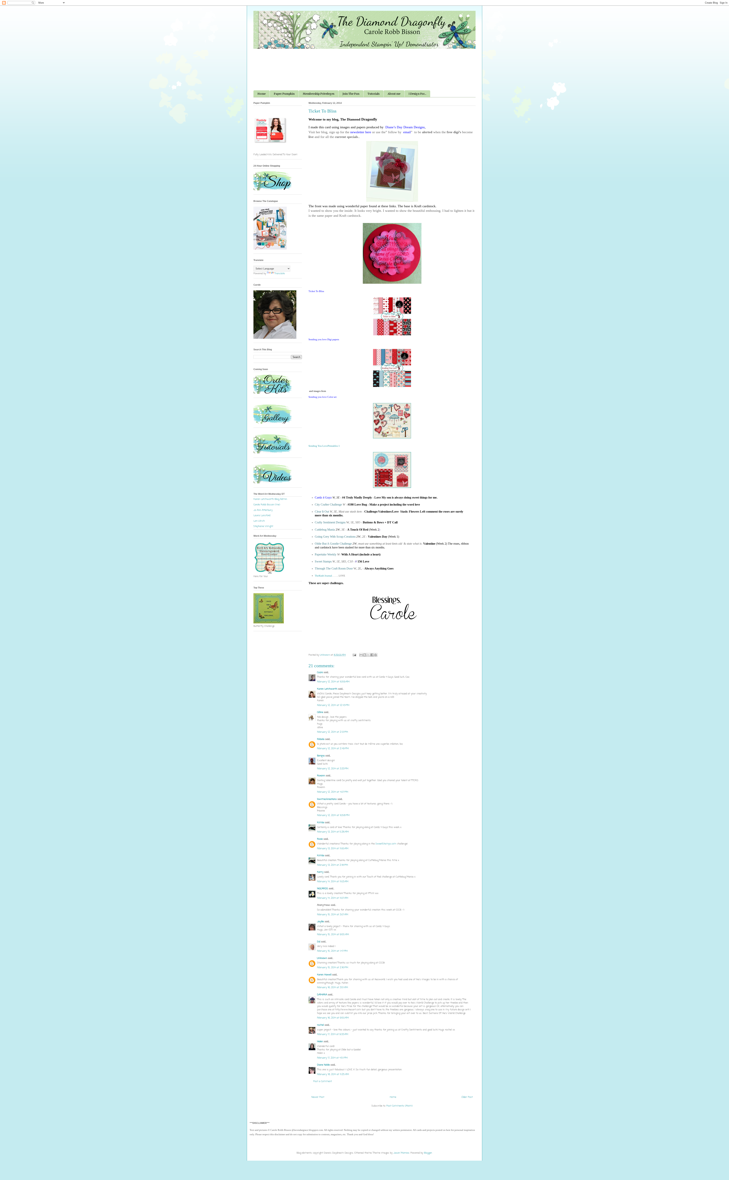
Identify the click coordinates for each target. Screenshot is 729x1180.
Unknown (322, 958)
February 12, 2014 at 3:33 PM (332, 768)
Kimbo (320, 822)
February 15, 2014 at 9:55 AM (333, 934)
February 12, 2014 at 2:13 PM (332, 732)
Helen (320, 1041)
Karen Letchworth (327, 689)
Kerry (320, 872)
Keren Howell (324, 975)
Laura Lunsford (261, 515)
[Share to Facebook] (372, 655)
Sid (318, 942)
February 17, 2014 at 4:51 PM (332, 1058)
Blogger (428, 1153)
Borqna (321, 756)
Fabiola (320, 739)
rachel (320, 1025)
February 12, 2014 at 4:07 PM (332, 792)
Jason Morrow (401, 1153)
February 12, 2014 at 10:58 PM (333, 815)
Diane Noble (323, 1065)
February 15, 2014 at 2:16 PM (332, 967)
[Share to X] (368, 655)
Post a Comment (322, 1081)
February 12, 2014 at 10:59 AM (333, 682)
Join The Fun (350, 93)
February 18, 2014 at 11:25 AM (333, 1074)
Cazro (320, 672)
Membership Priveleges (318, 93)
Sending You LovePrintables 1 (324, 445)
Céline (320, 712)
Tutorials (373, 93)
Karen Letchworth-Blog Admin (270, 499)
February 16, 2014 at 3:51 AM (332, 987)
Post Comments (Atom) (399, 1106)
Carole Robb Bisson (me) (266, 505)
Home (261, 93)
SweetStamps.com (386, 844)
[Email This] (361, 655)
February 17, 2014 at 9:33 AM (332, 1034)
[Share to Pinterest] (375, 655)
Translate (280, 273)
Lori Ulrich (259, 521)
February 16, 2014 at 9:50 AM (333, 1018)
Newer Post (317, 1097)
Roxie (320, 839)
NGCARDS (322, 888)
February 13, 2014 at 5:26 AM (333, 832)
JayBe (320, 921)
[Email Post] (354, 655)
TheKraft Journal (323, 575)
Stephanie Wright (263, 526)
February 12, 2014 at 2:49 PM (333, 748)
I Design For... (417, 93)
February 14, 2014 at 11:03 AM (332, 881)
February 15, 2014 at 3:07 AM (332, 914)
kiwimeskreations (327, 799)
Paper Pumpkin (284, 93)
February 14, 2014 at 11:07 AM (332, 898)
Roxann (321, 775)
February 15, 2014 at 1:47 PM (332, 951)
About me (394, 93)
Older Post (467, 1097)
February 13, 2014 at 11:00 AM (332, 848)
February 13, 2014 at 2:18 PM (332, 865)
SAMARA (322, 994)
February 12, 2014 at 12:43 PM (333, 705)
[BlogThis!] (365, 655)
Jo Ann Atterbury (263, 510)
